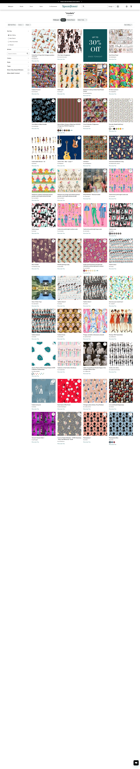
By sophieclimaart (87, 336)
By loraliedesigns (112, 57)
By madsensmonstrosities (114, 369)
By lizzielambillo (61, 369)
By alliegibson (60, 163)
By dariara (34, 406)
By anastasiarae (35, 126)
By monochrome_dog (62, 57)
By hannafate (60, 266)
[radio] (8, 35)
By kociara (34, 231)
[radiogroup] (18, 40)
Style (18, 62)
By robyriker (111, 126)
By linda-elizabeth (36, 371)
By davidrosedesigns (62, 406)
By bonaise (34, 163)
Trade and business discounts (70, 1)
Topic (18, 66)
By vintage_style (86, 371)
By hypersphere (86, 126)
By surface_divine (87, 406)
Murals (21, 6)
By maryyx (60, 127)
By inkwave (60, 91)
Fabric (41, 6)
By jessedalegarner (87, 163)
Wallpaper (10, 6)
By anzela (85, 439)
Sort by (18, 31)
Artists (18, 49)
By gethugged (35, 439)
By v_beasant (112, 303)
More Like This (35, 61)
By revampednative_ (87, 93)
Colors (21, 25)
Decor (31, 6)
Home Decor (71, 20)
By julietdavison (112, 336)
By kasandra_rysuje (36, 266)
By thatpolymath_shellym (114, 163)
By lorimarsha (35, 91)
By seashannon (35, 58)
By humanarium (61, 441)
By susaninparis (86, 196)
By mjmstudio (112, 196)
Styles (28, 25)
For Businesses (53, 6)
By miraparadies (112, 91)
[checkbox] (28, 70)
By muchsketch (35, 198)
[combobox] (112, 6)
